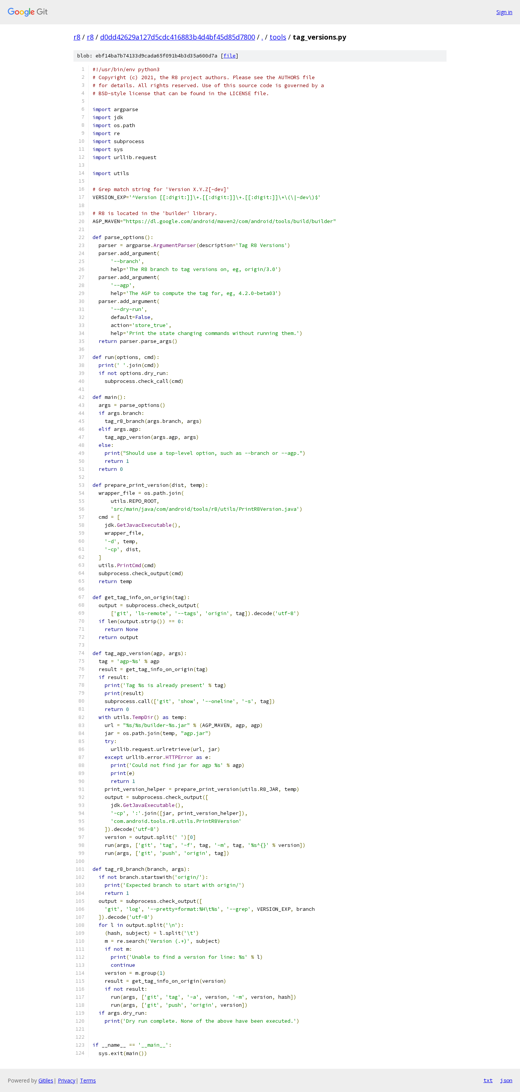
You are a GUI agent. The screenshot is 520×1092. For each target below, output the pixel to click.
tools (278, 36)
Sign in (504, 12)
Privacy (66, 1080)
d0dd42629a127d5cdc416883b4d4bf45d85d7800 (177, 36)
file (229, 56)
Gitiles (45, 1080)
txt (488, 1080)
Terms (88, 1080)
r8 (76, 36)
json (506, 1080)
